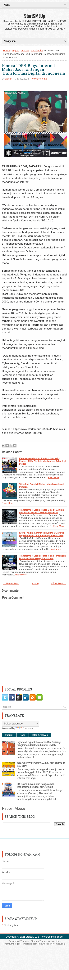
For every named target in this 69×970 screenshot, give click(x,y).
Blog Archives (40, 735)
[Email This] (4, 445)
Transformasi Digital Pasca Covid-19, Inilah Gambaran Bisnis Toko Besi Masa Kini (41, 511)
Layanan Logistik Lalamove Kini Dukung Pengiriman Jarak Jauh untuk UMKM (39, 743)
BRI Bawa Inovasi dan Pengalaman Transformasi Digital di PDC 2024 (35, 785)
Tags (22, 735)
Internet (25, 50)
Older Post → (58, 583)
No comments (39, 78)
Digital (15, 50)
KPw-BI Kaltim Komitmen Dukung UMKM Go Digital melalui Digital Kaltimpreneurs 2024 (41, 534)
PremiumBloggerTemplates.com (20, 944)
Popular (9, 735)
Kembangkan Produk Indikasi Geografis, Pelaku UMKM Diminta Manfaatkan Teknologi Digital (42, 461)
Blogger (58, 936)
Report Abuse (13, 808)
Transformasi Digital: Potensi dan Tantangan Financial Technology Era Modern (42, 557)
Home (6, 50)
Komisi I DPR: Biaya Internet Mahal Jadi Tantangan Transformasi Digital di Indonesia (33, 69)
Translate (28, 728)
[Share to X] (11, 445)
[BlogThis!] (7, 445)
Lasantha (54, 941)
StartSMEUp (34, 15)
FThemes (24, 941)
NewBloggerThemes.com (52, 944)
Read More (53, 477)
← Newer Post (11, 583)
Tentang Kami (11, 925)
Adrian (8, 78)
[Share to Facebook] (14, 445)
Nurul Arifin (37, 50)
